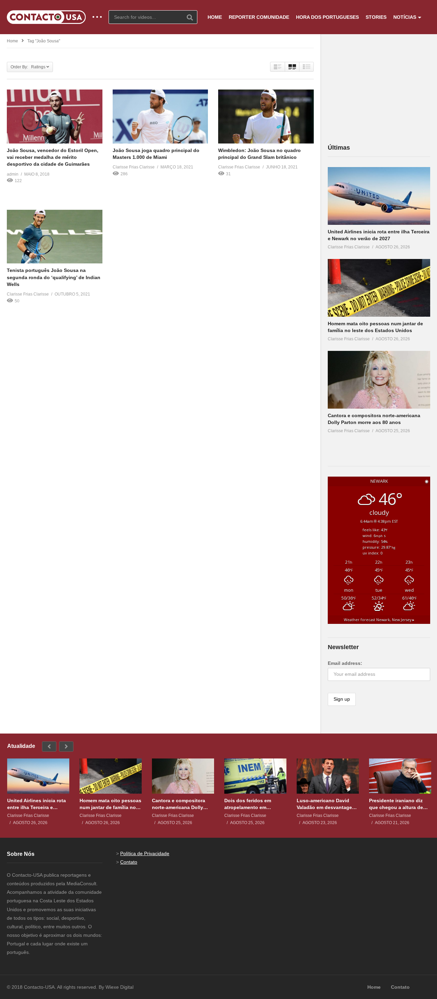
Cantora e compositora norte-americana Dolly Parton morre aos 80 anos (182, 804)
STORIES (376, 17)
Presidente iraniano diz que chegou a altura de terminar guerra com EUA (398, 804)
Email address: (345, 663)
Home (12, 41)
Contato (128, 862)
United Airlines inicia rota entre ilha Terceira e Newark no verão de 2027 (36, 804)
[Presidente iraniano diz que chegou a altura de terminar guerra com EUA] (400, 775)
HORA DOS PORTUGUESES (327, 17)
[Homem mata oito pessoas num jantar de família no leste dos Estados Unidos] (379, 288)
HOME (215, 17)
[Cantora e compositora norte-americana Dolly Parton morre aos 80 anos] (379, 380)
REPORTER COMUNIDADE (259, 17)
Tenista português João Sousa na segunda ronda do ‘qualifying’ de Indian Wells (53, 277)
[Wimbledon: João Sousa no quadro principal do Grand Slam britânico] (266, 116)
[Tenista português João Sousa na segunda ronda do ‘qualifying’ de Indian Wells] (54, 236)
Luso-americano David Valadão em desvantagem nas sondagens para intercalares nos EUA (326, 804)
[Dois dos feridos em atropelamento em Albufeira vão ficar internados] (255, 775)
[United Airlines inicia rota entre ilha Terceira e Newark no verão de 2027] (379, 196)
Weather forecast (379, 619)
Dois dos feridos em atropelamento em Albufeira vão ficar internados (247, 804)
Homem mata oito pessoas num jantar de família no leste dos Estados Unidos (110, 804)
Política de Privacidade (144, 853)
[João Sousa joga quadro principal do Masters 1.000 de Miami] (160, 116)
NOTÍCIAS (404, 17)
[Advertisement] (379, 88)
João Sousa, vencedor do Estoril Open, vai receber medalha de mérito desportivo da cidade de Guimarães (52, 157)
